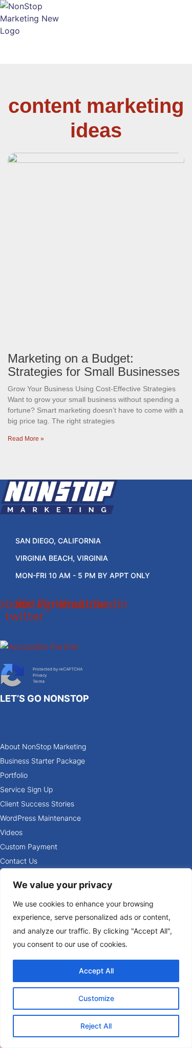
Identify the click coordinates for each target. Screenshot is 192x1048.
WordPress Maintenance (40, 818)
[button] (96, 55)
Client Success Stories (37, 803)
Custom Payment (28, 846)
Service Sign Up (26, 789)
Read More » (26, 438)
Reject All (96, 1025)
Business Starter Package (42, 760)
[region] (96, 958)
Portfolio (14, 775)
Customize (96, 998)
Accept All (96, 970)
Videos (11, 832)
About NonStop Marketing (43, 746)
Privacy (40, 675)
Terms (39, 681)
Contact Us (18, 860)
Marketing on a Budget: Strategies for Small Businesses (94, 364)
